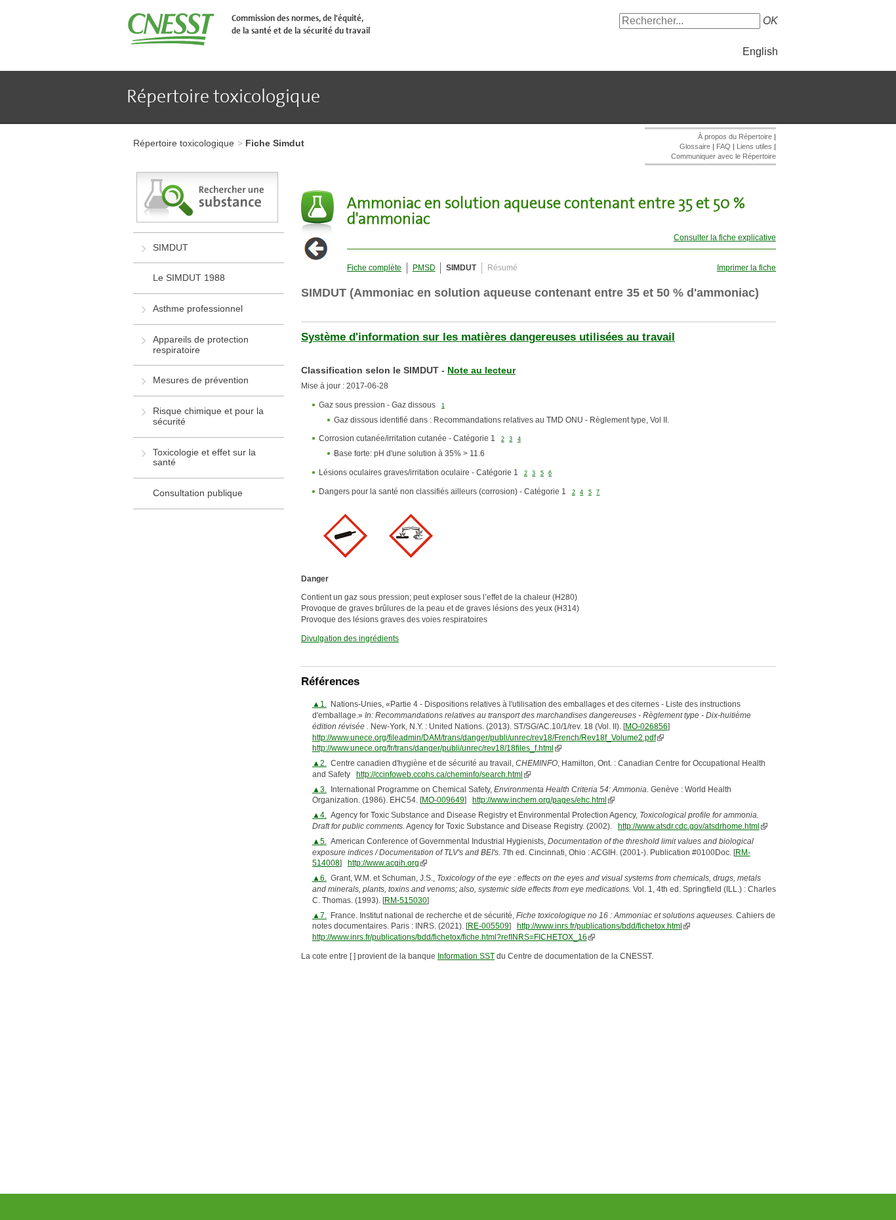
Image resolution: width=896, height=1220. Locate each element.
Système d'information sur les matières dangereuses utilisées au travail (488, 337)
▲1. (319, 704)
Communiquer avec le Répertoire (723, 156)
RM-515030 (405, 900)
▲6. (319, 878)
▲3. (319, 789)
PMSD (424, 267)
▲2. (319, 763)
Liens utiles (754, 146)
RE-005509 (488, 926)
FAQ (723, 146)
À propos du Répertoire (735, 136)
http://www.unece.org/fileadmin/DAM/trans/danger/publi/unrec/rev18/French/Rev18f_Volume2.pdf (484, 737)
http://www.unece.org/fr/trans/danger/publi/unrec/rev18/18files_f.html (433, 748)
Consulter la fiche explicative (725, 237)
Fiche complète (374, 267)
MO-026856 (646, 726)
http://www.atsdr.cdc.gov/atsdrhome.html (689, 826)
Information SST (466, 956)
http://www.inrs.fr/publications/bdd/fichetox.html (599, 926)
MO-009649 (443, 800)
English (760, 51)
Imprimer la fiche (746, 267)
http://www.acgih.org (383, 863)
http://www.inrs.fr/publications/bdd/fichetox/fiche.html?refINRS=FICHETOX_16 (449, 937)
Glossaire (695, 146)
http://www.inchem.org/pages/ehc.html (539, 800)
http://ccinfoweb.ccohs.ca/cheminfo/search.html (439, 774)
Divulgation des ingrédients (350, 638)
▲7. (319, 915)
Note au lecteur (481, 370)
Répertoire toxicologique (183, 143)
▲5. (319, 841)
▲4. (319, 815)
